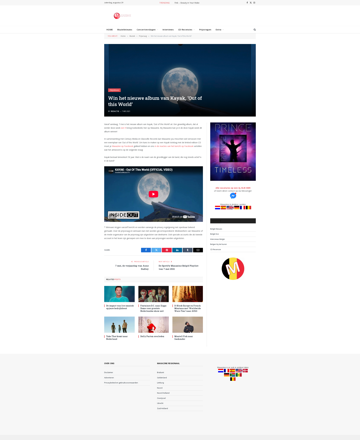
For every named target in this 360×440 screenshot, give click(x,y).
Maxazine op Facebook (122, 146)
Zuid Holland (162, 408)
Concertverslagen (146, 29)
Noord (159, 388)
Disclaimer (108, 372)
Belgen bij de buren (218, 244)
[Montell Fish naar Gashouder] (187, 325)
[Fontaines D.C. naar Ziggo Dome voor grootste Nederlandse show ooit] (153, 294)
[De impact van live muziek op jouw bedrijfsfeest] (119, 294)
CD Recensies (185, 29)
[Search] (254, 29)
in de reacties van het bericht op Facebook (174, 146)
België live (214, 234)
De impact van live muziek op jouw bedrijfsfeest (120, 307)
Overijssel (161, 398)
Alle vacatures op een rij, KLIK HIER (233, 188)
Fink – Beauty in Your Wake (187, 3)
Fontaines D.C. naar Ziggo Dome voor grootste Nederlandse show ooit (153, 308)
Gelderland (162, 377)
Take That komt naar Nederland (117, 337)
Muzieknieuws (124, 29)
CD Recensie (215, 249)
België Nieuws (216, 229)
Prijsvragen (205, 29)
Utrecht (160, 403)
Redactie (115, 111)
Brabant (160, 372)
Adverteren (109, 377)
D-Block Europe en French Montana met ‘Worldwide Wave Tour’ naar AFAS (187, 308)
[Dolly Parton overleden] (153, 325)
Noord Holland (163, 393)
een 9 (123, 128)
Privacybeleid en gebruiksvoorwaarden (121, 382)
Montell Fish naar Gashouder (183, 337)
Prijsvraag (114, 90)
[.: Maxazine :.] (122, 15)
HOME (109, 29)
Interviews (168, 29)
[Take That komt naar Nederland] (119, 325)
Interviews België (217, 239)
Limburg (160, 382)
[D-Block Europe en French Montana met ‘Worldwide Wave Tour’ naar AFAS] (187, 294)
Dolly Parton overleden (152, 336)
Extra (218, 29)
